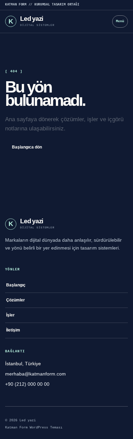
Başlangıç (16, 285)
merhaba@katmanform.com (35, 374)
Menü (120, 21)
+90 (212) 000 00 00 (27, 384)
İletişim (13, 330)
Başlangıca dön (27, 147)
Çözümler (15, 300)
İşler (10, 315)
